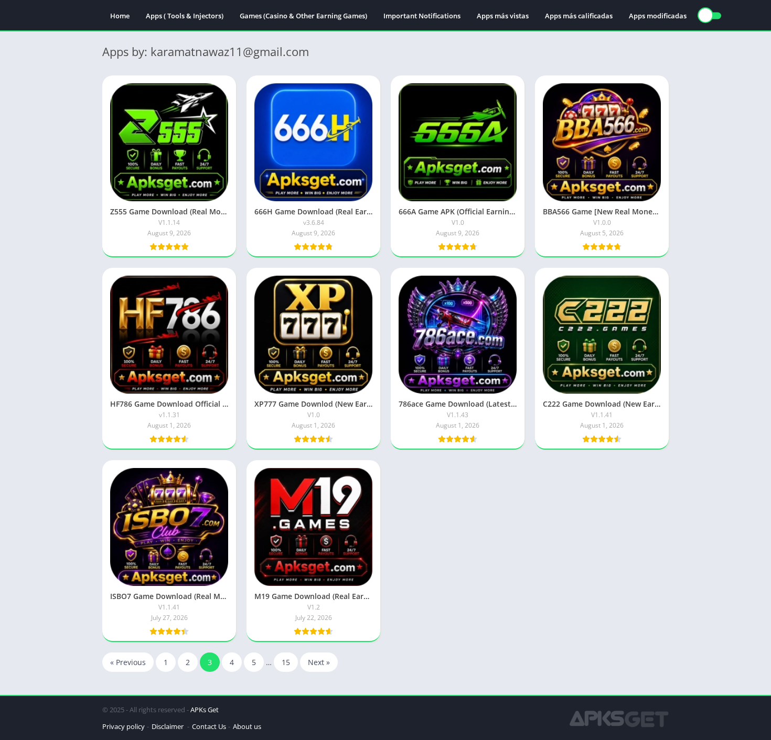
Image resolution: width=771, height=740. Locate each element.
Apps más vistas (503, 15)
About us (247, 726)
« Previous (128, 662)
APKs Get (204, 709)
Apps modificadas (658, 15)
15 (286, 662)
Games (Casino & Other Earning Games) (303, 15)
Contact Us (209, 726)
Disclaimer (168, 726)
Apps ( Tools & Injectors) (184, 15)
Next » (319, 662)
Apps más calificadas (579, 15)
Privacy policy (123, 726)
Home (120, 15)
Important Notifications (422, 15)
